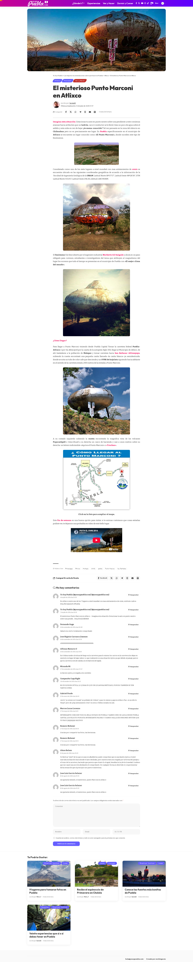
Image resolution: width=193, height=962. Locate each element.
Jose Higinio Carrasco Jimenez (74, 637)
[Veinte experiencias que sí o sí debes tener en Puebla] (48, 918)
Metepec (86, 568)
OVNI (93, 568)
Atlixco (57, 80)
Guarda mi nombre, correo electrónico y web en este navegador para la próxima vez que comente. (90, 838)
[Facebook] (136, 3)
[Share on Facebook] (66, 112)
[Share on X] (70, 112)
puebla (100, 568)
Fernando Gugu (67, 624)
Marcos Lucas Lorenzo (70, 708)
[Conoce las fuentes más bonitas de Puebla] (144, 874)
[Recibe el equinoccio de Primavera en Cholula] (96, 874)
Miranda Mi (65, 666)
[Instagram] (145, 3)
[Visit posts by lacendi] (56, 104)
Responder (134, 595)
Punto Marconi (110, 568)
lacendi (72, 103)
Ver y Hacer (80, 80)
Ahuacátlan (45, 907)
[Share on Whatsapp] (75, 112)
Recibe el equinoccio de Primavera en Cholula (90, 891)
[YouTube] (142, 3)
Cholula (102, 863)
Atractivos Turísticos (51, 863)
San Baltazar (121, 568)
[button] (151, 3)
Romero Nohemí (67, 726)
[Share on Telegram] (80, 112)
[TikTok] (148, 3)
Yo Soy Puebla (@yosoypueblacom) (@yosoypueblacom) (84, 595)
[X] (139, 3)
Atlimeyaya (69, 568)
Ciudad (65, 863)
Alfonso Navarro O (68, 649)
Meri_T (39, 897)
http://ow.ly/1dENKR (81, 619)
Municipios (67, 80)
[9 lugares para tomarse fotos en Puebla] (48, 874)
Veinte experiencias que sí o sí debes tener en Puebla (46, 935)
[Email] (90, 112)
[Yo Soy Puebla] (37, 3)
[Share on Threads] (85, 112)
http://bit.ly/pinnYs (67, 604)
